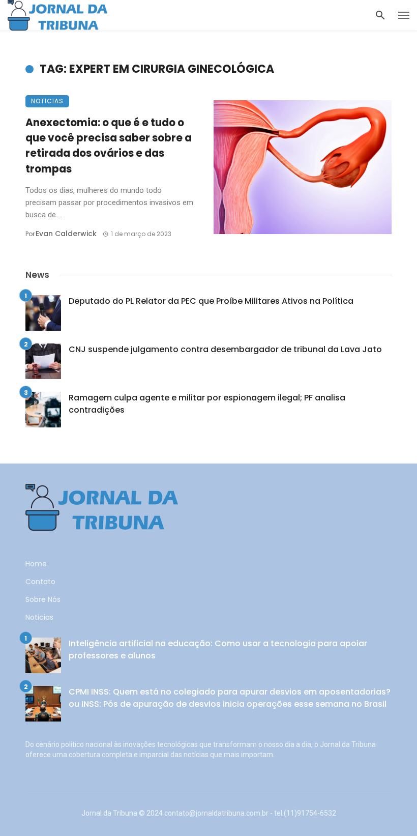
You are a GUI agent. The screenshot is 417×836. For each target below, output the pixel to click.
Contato (40, 581)
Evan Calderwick (66, 233)
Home (36, 564)
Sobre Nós (43, 599)
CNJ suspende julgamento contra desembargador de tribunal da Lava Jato (225, 349)
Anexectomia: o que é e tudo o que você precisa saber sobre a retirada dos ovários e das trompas (108, 146)
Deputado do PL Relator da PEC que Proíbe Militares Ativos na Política (211, 301)
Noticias (47, 101)
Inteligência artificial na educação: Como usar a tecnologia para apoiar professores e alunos (218, 649)
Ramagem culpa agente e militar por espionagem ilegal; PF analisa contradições (207, 404)
